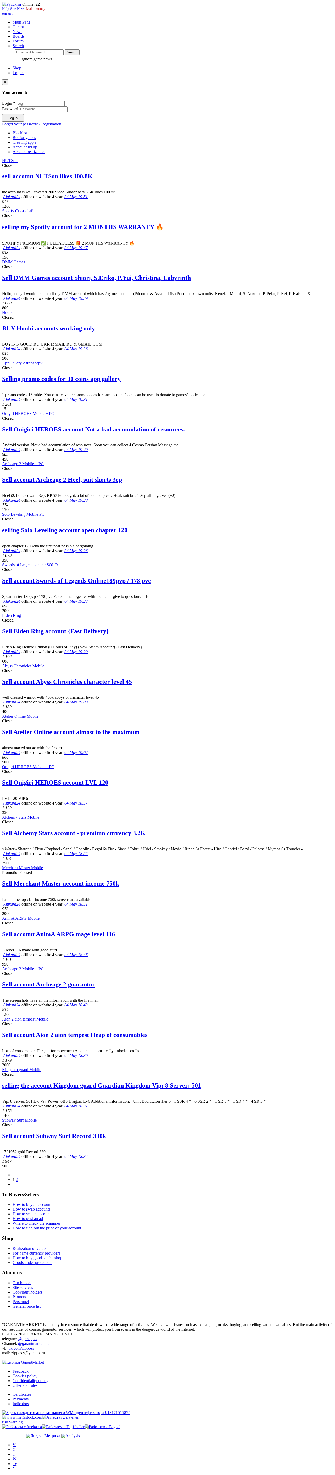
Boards (18, 36)
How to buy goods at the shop (37, 1258)
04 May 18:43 (76, 1005)
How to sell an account (32, 1214)
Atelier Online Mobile (20, 716)
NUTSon (10, 160)
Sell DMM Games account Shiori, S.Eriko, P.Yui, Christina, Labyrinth (96, 277)
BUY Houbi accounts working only (48, 328)
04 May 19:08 (76, 702)
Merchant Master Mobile (22, 868)
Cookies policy (25, 1376)
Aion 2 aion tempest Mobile (25, 1019)
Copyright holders (27, 1292)
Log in (18, 72)
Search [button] (18, 45)
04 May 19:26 (76, 550)
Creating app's (24, 142)
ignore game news (36, 59)
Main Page (21, 22)
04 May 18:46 (76, 954)
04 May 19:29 (76, 449)
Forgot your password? (21, 124)
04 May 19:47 (76, 248)
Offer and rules (25, 1385)
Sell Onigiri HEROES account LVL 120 (55, 782)
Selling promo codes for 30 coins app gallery (61, 378)
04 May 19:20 (76, 652)
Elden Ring (11, 615)
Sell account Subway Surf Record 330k (54, 1136)
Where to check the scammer (36, 1223)
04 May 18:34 (76, 1156)
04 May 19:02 (76, 752)
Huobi (7, 312)
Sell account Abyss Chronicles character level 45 (67, 681)
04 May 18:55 (76, 853)
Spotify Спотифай (18, 211)
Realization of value (29, 1248)
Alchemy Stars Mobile (20, 817)
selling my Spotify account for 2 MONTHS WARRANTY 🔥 (83, 227)
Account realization (29, 151)
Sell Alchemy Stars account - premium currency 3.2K (74, 833)
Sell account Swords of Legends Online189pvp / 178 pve (76, 580)
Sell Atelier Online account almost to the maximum (70, 732)
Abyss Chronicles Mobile (23, 666)
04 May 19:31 (76, 399)
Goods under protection (32, 1262)
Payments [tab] (21, 1399)
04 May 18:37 (76, 1106)
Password (10, 109)
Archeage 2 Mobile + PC (23, 464)
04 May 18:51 (76, 904)
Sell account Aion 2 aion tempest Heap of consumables (74, 1035)
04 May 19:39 (76, 298)
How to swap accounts (31, 1209)
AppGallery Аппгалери (22, 363)
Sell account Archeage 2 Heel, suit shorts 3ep (62, 479)
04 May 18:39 (76, 1055)
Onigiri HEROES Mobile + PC (28, 413)
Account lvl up (25, 147)
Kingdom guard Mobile (21, 1069)
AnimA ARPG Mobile (21, 918)
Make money (35, 9)
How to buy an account (32, 1204)
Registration (51, 124)
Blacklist (20, 133)
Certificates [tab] (22, 1394)
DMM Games (13, 262)
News (17, 31)
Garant (18, 27)
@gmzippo (27, 1339)
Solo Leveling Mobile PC (23, 514)
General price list (27, 1306)
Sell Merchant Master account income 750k (60, 883)
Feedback (21, 1371)
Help (5, 9)
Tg (15, 1463)
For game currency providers (36, 1253)
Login (8, 103)
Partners (19, 1297)
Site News (17, 9)
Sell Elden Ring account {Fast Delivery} (55, 631)
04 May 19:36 (76, 349)
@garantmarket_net (34, 1343)
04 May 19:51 (76, 197)
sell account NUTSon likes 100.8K (47, 176)
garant (7, 13)
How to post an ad (28, 1218)
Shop (17, 68)
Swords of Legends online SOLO (30, 565)
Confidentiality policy (30, 1380)
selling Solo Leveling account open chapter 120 (64, 530)
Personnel (21, 1301)
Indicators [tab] (21, 1403)
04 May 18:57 (76, 803)
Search (72, 52)
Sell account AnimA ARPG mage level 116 (58, 934)
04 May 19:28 (76, 500)
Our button (22, 1282)
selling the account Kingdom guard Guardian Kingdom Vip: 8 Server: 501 (101, 1085)
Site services (23, 1287)
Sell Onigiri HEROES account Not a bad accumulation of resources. (93, 429)
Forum (18, 41)
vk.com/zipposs (21, 1348)
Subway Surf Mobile (19, 1120)
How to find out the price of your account (47, 1228)
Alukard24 (11, 197)
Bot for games (24, 137)
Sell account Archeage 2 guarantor (48, 984)
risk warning (12, 1422)
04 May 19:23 (76, 601)
